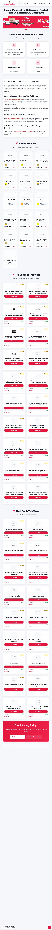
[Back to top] (49, 927)
